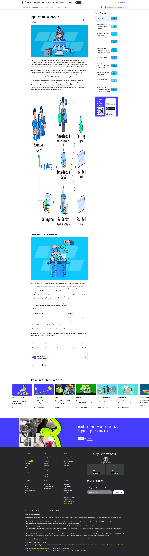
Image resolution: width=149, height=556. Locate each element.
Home (32, 13)
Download (90, 438)
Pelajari (41, 13)
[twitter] (83, 20)
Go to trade (122, 2)
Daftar (81, 438)
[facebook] (86, 20)
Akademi (37, 13)
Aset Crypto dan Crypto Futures (71, 544)
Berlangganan (118, 492)
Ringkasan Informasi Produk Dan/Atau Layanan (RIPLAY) (40, 548)
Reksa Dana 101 (47, 13)
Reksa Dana (47, 545)
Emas (44, 544)
